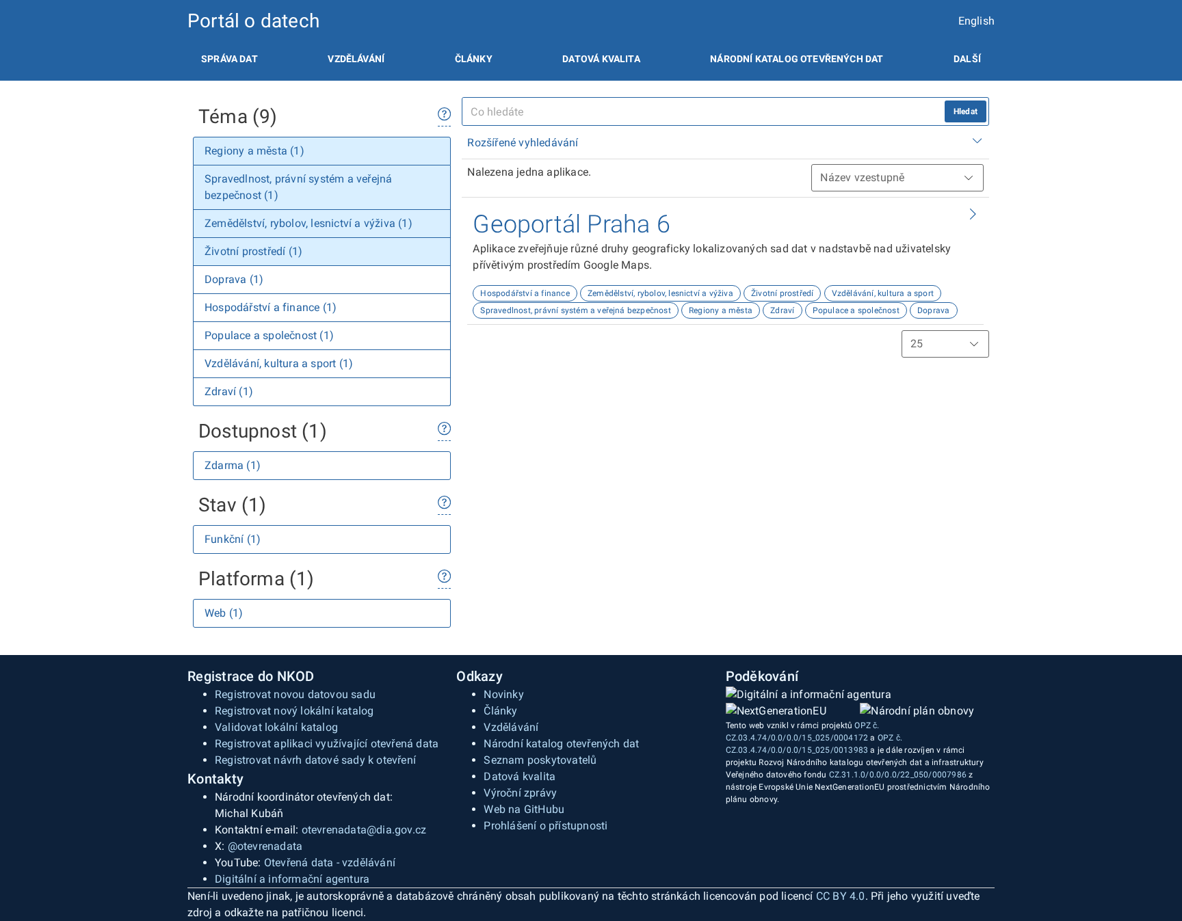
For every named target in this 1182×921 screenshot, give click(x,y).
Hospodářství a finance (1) (271, 307)
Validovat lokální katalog (276, 727)
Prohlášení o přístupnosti (545, 825)
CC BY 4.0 (840, 896)
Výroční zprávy (520, 792)
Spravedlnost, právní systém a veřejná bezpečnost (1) (298, 187)
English (976, 20)
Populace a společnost (856, 310)
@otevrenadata (265, 846)
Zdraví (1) (229, 391)
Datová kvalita (601, 58)
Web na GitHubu (524, 809)
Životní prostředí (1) (253, 251)
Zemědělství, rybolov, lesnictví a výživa (660, 293)
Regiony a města (720, 310)
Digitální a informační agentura (292, 878)
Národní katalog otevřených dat (561, 743)
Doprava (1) (234, 279)
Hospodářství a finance (524, 293)
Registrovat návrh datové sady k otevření (315, 759)
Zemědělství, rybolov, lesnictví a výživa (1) (308, 223)
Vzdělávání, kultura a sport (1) (279, 363)
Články (473, 58)
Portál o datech (253, 21)
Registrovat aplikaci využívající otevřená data (326, 743)
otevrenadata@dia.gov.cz (364, 829)
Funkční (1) (233, 539)
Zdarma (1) (233, 465)
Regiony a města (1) (254, 150)
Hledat (965, 111)
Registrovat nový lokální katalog (294, 710)
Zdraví (782, 310)
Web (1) (224, 612)
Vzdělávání (356, 58)
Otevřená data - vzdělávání (329, 862)
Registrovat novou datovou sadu (295, 694)
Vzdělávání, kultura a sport (883, 293)
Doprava (933, 310)
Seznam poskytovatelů (540, 759)
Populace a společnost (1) (269, 335)
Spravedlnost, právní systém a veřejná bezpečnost (575, 310)
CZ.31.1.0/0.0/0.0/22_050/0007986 (898, 774)
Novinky (503, 694)
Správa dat (229, 58)
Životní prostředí (782, 293)
